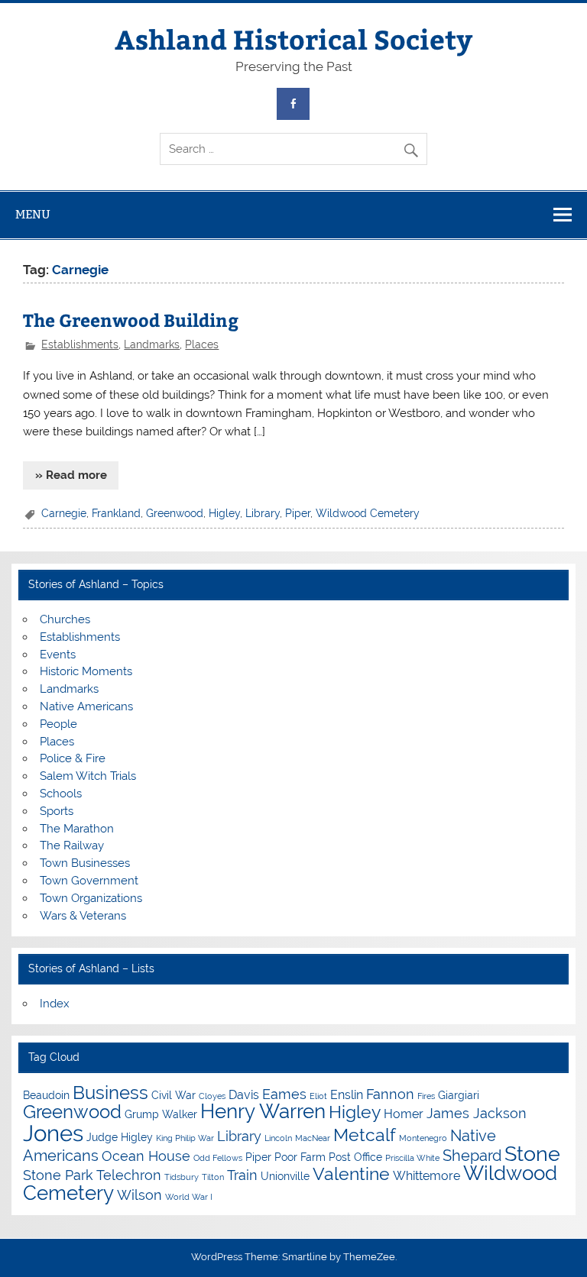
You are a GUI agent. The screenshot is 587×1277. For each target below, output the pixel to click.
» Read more (71, 475)
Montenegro (423, 1138)
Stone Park (58, 1175)
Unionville (285, 1176)
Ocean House (146, 1156)
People (58, 724)
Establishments (79, 344)
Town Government (89, 880)
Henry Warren (263, 1111)
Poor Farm (300, 1157)
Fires (426, 1096)
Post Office (355, 1157)
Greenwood (174, 513)
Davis (244, 1095)
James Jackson (476, 1113)
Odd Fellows (217, 1157)
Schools (61, 793)
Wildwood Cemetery (368, 513)
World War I (188, 1196)
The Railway (72, 845)
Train (242, 1175)
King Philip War (185, 1138)
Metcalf (364, 1134)
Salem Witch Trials (88, 776)
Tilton (213, 1177)
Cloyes (212, 1096)
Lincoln (278, 1138)
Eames (284, 1094)
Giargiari (458, 1095)
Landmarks (152, 344)
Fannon (390, 1094)
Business (110, 1092)
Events (58, 654)
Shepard (472, 1155)
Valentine (351, 1173)
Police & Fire (72, 758)
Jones (53, 1133)
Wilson (139, 1195)
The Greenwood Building (130, 319)
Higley (224, 513)
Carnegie (63, 513)
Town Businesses (85, 863)
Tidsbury (181, 1177)
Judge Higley (119, 1137)
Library (262, 513)
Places (202, 344)
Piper (297, 513)
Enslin (346, 1095)
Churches (65, 619)
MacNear (312, 1138)
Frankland (116, 513)
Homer (403, 1114)
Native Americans (86, 706)
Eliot (318, 1096)
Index (55, 1003)
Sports (56, 811)
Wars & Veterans (83, 916)
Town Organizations (91, 898)
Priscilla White (412, 1157)
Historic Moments (86, 671)
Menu (32, 214)
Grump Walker (161, 1114)
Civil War (173, 1095)
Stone (532, 1153)
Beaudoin (46, 1095)
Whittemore (426, 1176)
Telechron (128, 1175)
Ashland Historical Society (293, 39)
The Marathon (77, 829)
